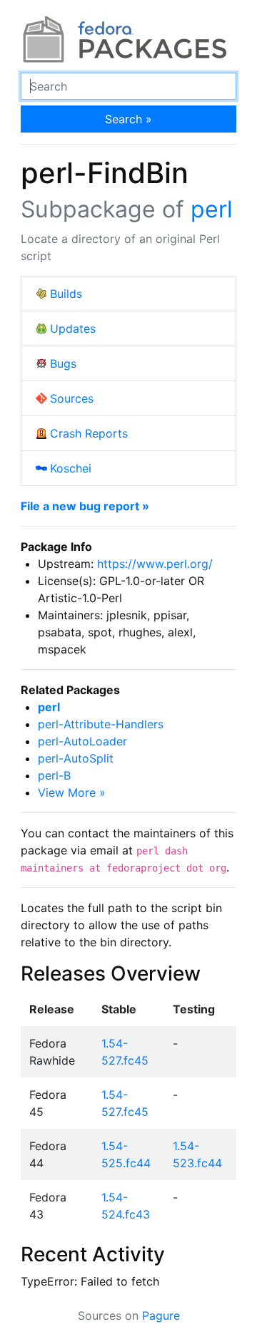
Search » (128, 119)
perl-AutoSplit (76, 758)
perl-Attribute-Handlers (100, 724)
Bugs (63, 363)
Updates (73, 328)
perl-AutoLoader (82, 741)
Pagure (161, 1315)
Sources (72, 398)
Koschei (70, 468)
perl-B (54, 775)
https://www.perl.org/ (155, 564)
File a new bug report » (85, 506)
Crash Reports (89, 433)
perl (212, 209)
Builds (66, 293)
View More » (72, 792)
